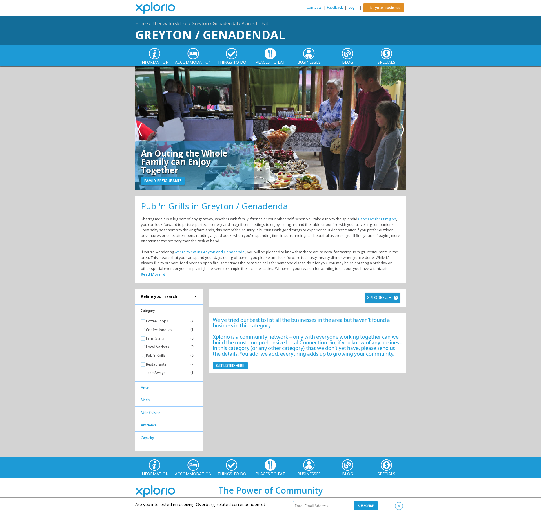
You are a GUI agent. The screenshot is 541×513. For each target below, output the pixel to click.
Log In (353, 7)
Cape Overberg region (377, 218)
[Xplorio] (159, 8)
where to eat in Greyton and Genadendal (210, 251)
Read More (151, 274)
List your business (383, 7)
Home (141, 23)
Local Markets (157, 347)
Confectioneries (159, 329)
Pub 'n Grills (155, 355)
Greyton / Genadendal (215, 23)
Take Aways (155, 372)
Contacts (314, 7)
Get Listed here (230, 365)
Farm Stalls (155, 338)
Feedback (335, 7)
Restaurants (156, 364)
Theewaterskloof (170, 23)
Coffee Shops (157, 321)
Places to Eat (254, 23)
